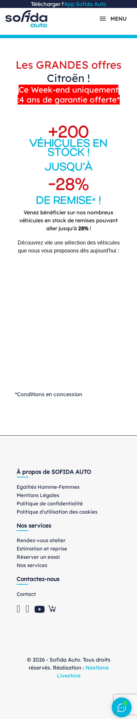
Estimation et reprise (42, 548)
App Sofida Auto (85, 4)
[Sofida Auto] (26, 19)
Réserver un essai (38, 557)
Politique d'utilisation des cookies (57, 512)
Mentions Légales (38, 495)
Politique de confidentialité (50, 503)
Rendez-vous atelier (41, 540)
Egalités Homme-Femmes (48, 487)
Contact (26, 594)
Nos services (32, 565)
